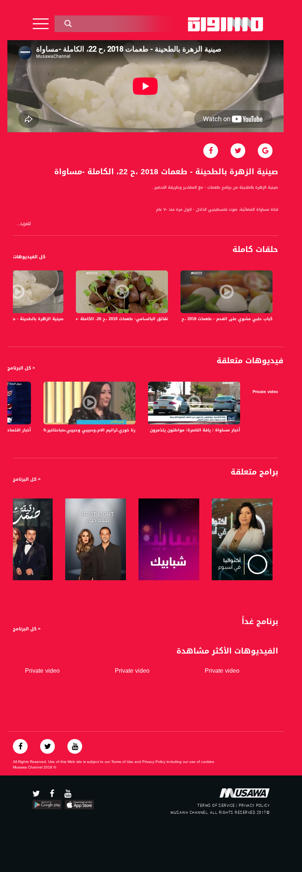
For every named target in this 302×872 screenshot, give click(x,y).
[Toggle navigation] (41, 24)
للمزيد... (24, 224)
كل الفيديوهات (29, 257)
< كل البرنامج (21, 368)
